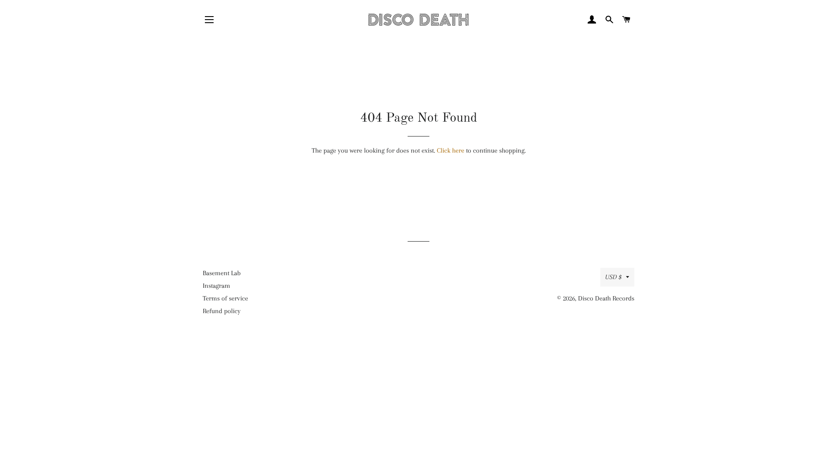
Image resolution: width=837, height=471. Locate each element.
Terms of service (225, 298)
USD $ (613, 277)
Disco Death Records (606, 298)
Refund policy (222, 311)
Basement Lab (222, 273)
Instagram (216, 286)
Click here (450, 150)
